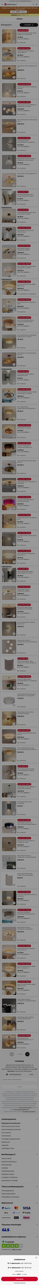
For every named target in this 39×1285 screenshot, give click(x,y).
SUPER (19, 1274)
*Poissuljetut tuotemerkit (19, 1283)
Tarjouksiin (19, 1279)
